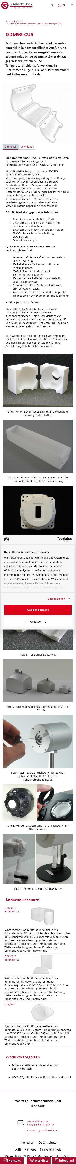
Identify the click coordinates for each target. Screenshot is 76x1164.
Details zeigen (56, 598)
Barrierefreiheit (50, 1149)
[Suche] (53, 5)
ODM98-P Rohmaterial (12, 957)
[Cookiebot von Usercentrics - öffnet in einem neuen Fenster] (56, 539)
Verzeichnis (13, 1156)
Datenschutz (47, 1142)
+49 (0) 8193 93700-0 (38, 1121)
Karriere (30, 1149)
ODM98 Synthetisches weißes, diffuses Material (41, 1077)
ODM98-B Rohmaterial (12, 909)
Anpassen (36, 621)
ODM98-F (10, 1004)
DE (64, 5)
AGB (18, 1149)
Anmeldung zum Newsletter (42, 1130)
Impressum (27, 1142)
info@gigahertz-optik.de (40, 1124)
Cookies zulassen (38, 609)
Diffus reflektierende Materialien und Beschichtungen (33, 23)
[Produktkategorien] (60, 23)
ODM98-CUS (16, 21)
